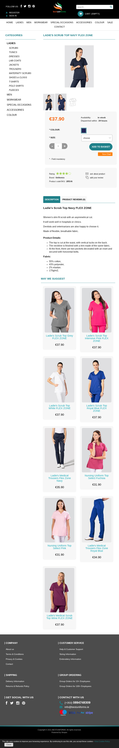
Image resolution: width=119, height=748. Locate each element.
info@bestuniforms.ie (77, 707)
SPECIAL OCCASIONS (19, 105)
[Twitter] (25, 6)
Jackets (14, 65)
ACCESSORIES (15, 110)
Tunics (13, 52)
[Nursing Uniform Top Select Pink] (59, 520)
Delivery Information (15, 681)
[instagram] (17, 703)
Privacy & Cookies (14, 659)
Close (8, 745)
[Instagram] (29, 6)
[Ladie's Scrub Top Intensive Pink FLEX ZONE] (96, 310)
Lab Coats (15, 60)
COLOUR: (54, 130)
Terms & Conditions (15, 654)
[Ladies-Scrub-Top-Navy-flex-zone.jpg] (60, 102)
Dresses (14, 56)
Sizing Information (67, 654)
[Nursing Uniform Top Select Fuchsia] (96, 450)
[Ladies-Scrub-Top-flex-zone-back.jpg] (72, 102)
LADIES (11, 43)
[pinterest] (23, 703)
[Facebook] (21, 6)
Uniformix (60, 178)
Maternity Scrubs (20, 73)
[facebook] (6, 703)
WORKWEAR (14, 100)
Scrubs (13, 48)
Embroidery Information (70, 659)
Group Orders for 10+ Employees (74, 681)
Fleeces (14, 90)
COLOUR (12, 115)
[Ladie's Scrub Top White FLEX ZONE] (59, 380)
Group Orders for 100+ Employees (75, 686)
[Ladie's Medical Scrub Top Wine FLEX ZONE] (59, 590)
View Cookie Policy (102, 741)
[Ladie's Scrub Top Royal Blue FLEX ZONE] (96, 380)
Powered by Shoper (59, 732)
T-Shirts (14, 81)
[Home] (59, 7)
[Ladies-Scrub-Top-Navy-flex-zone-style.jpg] (49, 102)
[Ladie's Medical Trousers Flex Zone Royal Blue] (96, 520)
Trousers (15, 69)
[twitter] (11, 703)
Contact (9, 664)
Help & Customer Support (71, 649)
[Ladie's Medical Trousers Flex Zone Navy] (59, 450)
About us (10, 649)
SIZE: (52, 137)
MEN (9, 94)
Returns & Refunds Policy (17, 686)
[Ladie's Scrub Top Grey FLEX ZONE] (59, 310)
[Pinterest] (33, 6)
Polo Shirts (16, 86)
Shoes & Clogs (18, 77)
